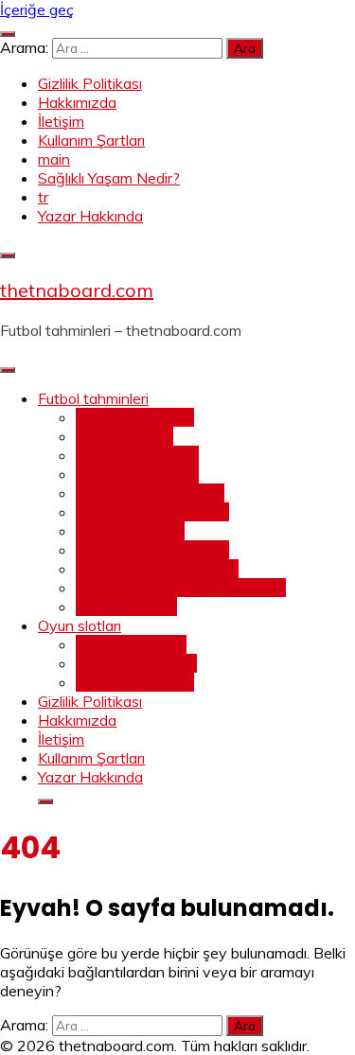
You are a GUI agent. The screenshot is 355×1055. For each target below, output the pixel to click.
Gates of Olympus (136, 663)
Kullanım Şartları (91, 140)
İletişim (61, 121)
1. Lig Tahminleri (130, 530)
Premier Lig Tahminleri (150, 493)
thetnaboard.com (76, 290)
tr (43, 196)
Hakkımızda (77, 102)
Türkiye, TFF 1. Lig (137, 455)
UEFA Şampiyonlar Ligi (152, 549)
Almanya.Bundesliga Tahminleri (181, 587)
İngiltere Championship (152, 511)
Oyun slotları (79, 625)
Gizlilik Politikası (90, 83)
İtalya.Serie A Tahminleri (157, 568)
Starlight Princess (135, 682)
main (54, 158)
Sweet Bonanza (131, 644)
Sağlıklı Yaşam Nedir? (109, 177)
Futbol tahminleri (93, 398)
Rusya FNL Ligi (126, 606)
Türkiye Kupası (124, 436)
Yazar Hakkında (90, 215)
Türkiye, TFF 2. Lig (137, 474)
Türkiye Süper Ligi (135, 417)
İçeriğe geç (37, 9)
